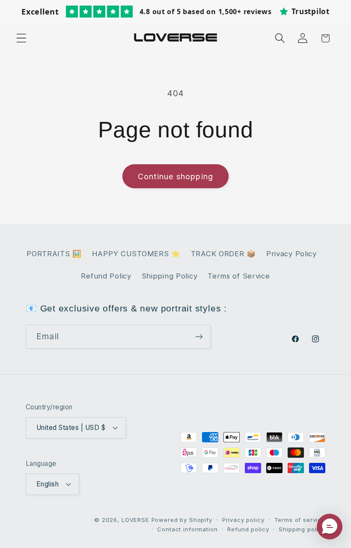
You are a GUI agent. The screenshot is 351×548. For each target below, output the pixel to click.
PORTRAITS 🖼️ (54, 253)
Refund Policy (106, 276)
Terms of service (299, 519)
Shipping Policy (170, 276)
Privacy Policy (291, 253)
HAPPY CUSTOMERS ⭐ (136, 253)
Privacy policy (243, 519)
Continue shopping (175, 176)
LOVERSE (135, 519)
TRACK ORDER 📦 (223, 253)
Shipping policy (302, 529)
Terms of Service (239, 276)
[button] (21, 38)
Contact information (187, 529)
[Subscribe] (198, 337)
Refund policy (248, 529)
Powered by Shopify (182, 519)
